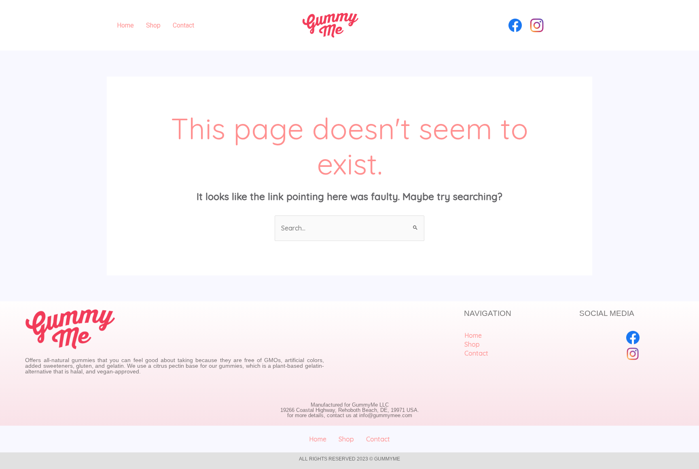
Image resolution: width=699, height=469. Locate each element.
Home (125, 25)
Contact (183, 25)
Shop (153, 25)
